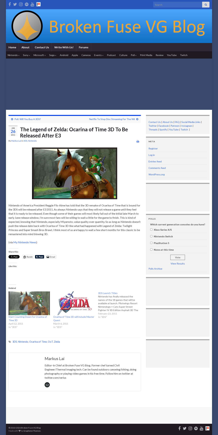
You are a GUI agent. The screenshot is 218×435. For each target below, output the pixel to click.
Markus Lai (16, 140)
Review (160, 55)
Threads (153, 129)
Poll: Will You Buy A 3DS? (27, 119)
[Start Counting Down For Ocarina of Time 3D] (29, 303)
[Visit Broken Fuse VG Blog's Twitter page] (15, 3)
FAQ (177, 122)
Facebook (164, 125)
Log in (152, 154)
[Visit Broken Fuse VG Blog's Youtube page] (32, 3)
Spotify (163, 129)
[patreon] (38, 3)
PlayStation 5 (161, 243)
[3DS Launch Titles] (120, 305)
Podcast (111, 55)
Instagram (186, 125)
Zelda (57, 341)
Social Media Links (190, 122)
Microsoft (39, 55)
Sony (26, 55)
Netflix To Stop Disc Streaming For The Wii (112, 119)
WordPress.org (157, 174)
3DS (25, 140)
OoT (50, 341)
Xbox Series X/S (163, 229)
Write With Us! (64, 47)
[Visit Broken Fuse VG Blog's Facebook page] (10, 3)
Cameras (86, 55)
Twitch (184, 55)
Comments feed (157, 167)
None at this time (164, 249)
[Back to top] (210, 427)
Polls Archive (155, 268)
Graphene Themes (32, 431)
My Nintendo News (24, 242)
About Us (168, 122)
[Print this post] (138, 141)
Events (98, 55)
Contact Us (42, 47)
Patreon (174, 125)
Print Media (146, 55)
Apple (75, 55)
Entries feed (155, 161)
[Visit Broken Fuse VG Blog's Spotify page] (26, 3)
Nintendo (13, 55)
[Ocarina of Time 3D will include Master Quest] (74, 303)
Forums (83, 47)
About (25, 47)
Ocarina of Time (38, 341)
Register (153, 148)
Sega (52, 55)
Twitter (153, 125)
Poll (133, 55)
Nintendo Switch (163, 236)
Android (64, 55)
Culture (123, 55)
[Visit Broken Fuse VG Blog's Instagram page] (21, 3)
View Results (178, 263)
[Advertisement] (109, 84)
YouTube (172, 55)
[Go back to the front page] (109, 26)
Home (12, 47)
